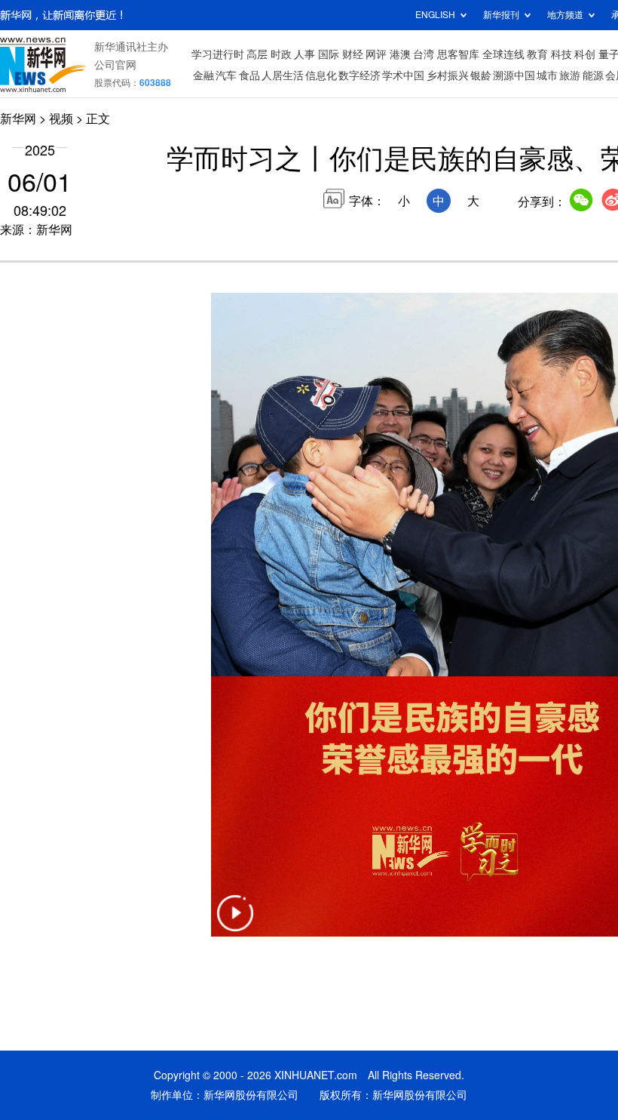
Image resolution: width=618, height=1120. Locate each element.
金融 (203, 75)
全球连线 (503, 54)
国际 (328, 54)
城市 (547, 75)
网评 (376, 54)
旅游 (569, 75)
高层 (257, 54)
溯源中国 (514, 75)
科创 (584, 54)
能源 (593, 75)
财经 (352, 54)
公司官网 (115, 65)
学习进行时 (217, 54)
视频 (61, 118)
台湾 (423, 54)
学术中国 (403, 75)
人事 (304, 54)
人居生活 (283, 75)
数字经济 (359, 75)
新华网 (18, 118)
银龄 (480, 75)
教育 (537, 54)
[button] (235, 922)
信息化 (321, 75)
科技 (561, 54)
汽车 (226, 75)
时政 (281, 54)
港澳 (400, 54)
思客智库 (458, 54)
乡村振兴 (448, 75)
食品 (249, 75)
